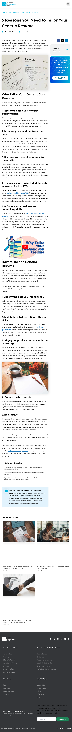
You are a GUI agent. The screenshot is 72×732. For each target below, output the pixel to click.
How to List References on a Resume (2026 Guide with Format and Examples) (17, 621)
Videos (39, 691)
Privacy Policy (61, 728)
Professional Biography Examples (46, 669)
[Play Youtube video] (25, 247)
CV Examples (40, 657)
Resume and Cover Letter (30, 12)
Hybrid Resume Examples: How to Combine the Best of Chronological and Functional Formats (22, 478)
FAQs (38, 697)
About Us (5, 685)
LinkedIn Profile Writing (9, 660)
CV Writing (6, 657)
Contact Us (6, 694)
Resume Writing (7, 654)
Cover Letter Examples (43, 666)
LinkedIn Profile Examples (44, 663)
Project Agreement (8, 691)
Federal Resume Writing (10, 663)
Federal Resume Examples (44, 660)
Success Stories (41, 688)
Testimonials (6, 688)
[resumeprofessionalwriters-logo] (9, 4)
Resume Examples (42, 654)
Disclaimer (68, 728)
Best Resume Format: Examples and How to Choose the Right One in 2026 (17, 567)
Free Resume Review (9, 672)
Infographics (40, 694)
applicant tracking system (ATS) (17, 193)
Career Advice (14, 12)
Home (5, 12)
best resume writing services (18, 451)
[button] (58, 40)
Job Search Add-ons (8, 669)
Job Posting (6, 666)
